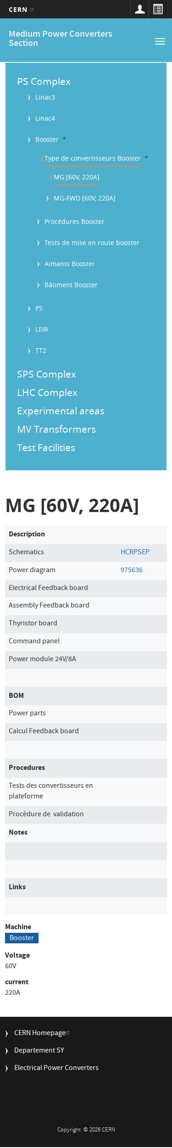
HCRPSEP (135, 552)
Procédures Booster (74, 221)
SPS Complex (46, 374)
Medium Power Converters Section (60, 39)
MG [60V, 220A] (77, 177)
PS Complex (44, 81)
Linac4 (45, 118)
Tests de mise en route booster (91, 242)
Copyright (69, 1130)
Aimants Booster (69, 263)
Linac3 (45, 97)
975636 (132, 570)
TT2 (40, 350)
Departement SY (39, 1051)
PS (39, 308)
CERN (19, 9)
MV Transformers (56, 429)
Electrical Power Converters (56, 1069)
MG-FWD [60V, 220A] (85, 198)
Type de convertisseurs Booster (92, 158)
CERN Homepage (40, 1034)
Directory (158, 9)
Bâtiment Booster (71, 284)
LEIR (41, 329)
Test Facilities (46, 447)
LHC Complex (47, 392)
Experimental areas (61, 410)
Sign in (139, 9)
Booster (47, 139)
